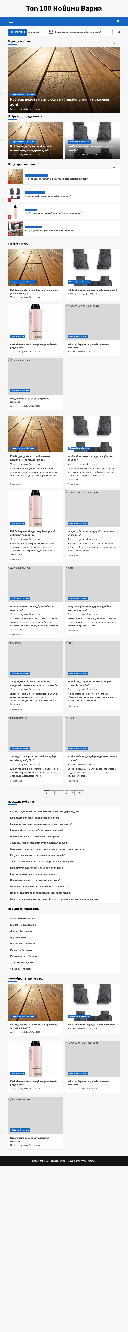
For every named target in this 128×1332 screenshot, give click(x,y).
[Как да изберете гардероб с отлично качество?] (15, 211)
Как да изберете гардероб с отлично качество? (49, 213)
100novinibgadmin (20, 109)
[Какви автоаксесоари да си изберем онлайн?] (15, 176)
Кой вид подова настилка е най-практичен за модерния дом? (59, 102)
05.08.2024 (93, 351)
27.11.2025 (35, 109)
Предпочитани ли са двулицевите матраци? (48, 230)
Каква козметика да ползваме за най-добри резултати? (53, 196)
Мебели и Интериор (33, 210)
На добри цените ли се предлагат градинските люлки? (40, 892)
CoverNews (74, 1160)
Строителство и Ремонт (23, 94)
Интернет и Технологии (23, 943)
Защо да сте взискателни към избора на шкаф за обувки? (42, 861)
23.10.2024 (35, 351)
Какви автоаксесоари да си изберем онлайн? (57, 32)
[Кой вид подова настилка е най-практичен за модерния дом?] (64, 80)
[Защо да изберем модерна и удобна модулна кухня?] (92, 584)
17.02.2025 (93, 154)
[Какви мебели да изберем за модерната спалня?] (92, 734)
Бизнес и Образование (23, 924)
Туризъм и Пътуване (21, 962)
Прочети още (16, 484)
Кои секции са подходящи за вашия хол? (33, 874)
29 (72, 792)
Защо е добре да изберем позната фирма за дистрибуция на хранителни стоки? (54, 899)
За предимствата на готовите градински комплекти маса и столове (48, 848)
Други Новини (31, 192)
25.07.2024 (35, 406)
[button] (11, 21)
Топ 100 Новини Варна (64, 8)
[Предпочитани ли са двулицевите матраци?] (15, 228)
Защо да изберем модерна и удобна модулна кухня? (39, 842)
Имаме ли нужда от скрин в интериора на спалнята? (39, 886)
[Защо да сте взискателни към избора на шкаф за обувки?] (35, 734)
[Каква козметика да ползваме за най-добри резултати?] (15, 194)
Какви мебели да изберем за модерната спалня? (37, 867)
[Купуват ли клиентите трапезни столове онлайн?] (92, 659)
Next (79, 792)
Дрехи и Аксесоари (21, 931)
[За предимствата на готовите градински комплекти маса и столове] (35, 659)
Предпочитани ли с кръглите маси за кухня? (35, 880)
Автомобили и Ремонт (79, 142)
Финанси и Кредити (21, 968)
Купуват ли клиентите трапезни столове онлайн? (37, 855)
